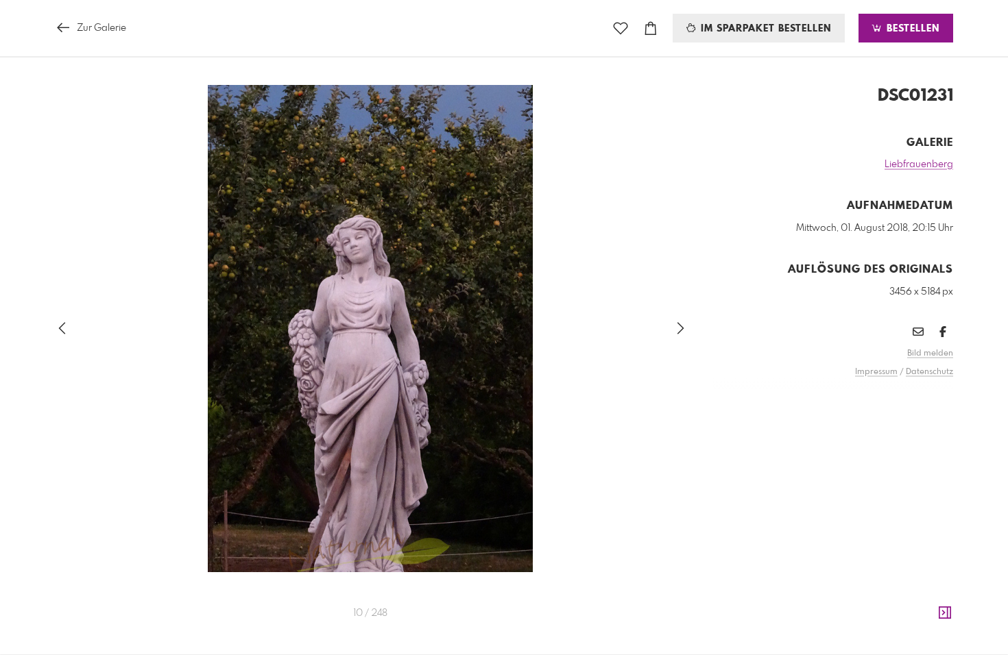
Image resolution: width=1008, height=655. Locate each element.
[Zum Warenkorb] (651, 28)
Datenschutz (929, 372)
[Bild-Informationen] (945, 613)
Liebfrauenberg (919, 164)
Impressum (876, 372)
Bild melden (930, 353)
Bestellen (911, 29)
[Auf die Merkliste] (620, 28)
